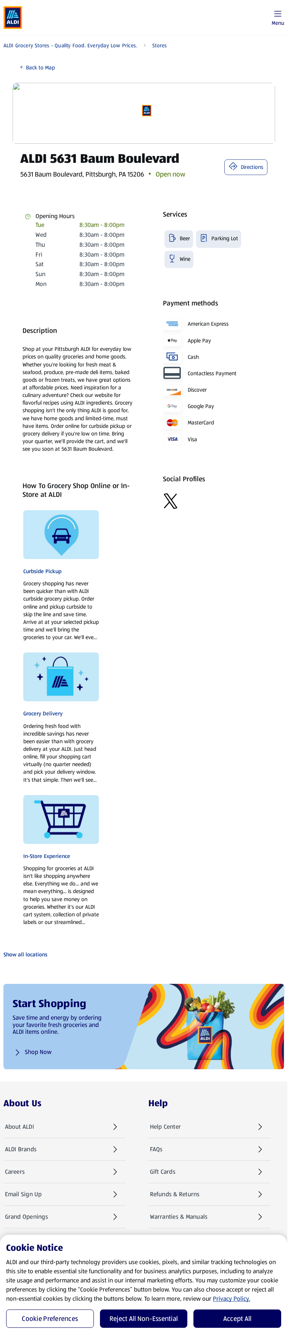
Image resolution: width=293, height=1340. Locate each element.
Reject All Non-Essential (143, 1319)
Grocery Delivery (43, 713)
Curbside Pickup (42, 571)
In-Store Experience (46, 856)
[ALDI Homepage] (13, 17)
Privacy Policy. (231, 1298)
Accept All (237, 1319)
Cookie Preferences (50, 1319)
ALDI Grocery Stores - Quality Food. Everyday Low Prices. (70, 45)
